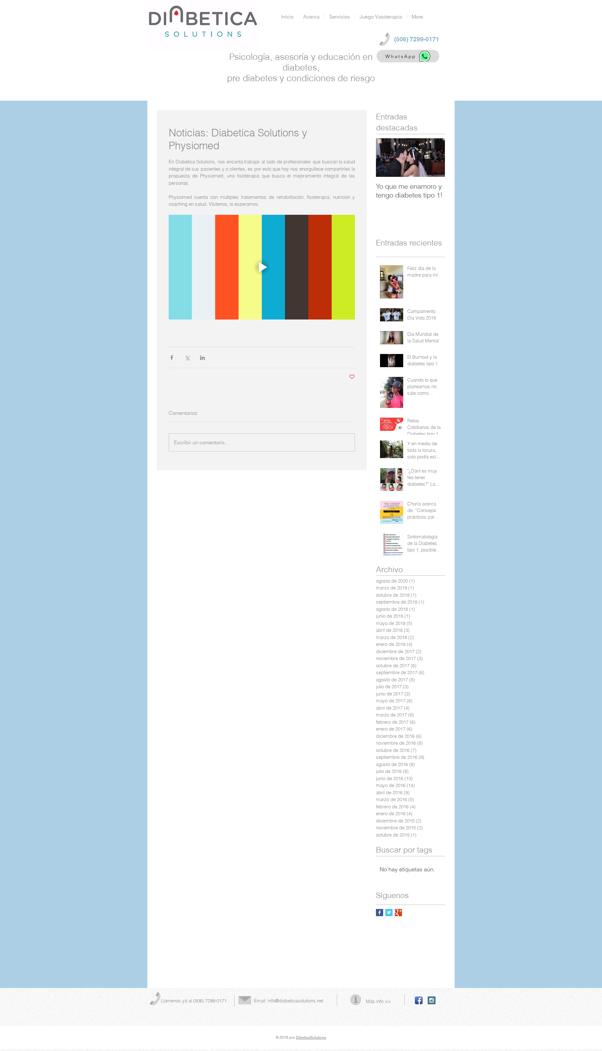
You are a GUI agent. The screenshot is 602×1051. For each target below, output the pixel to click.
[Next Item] (435, 157)
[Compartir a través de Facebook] (172, 358)
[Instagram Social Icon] (432, 1000)
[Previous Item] (386, 157)
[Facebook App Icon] (419, 1000)
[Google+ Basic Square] (398, 912)
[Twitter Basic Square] (389, 912)
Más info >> (378, 1001)
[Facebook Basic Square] (379, 912)
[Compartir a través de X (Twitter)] (187, 358)
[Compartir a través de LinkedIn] (202, 358)
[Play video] (262, 267)
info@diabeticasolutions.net (295, 1001)
